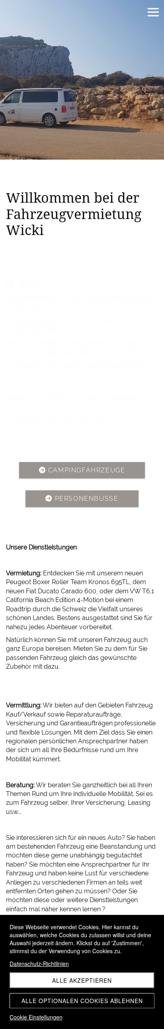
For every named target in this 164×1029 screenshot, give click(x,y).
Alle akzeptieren (82, 980)
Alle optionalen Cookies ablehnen (82, 1001)
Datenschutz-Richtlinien (39, 964)
